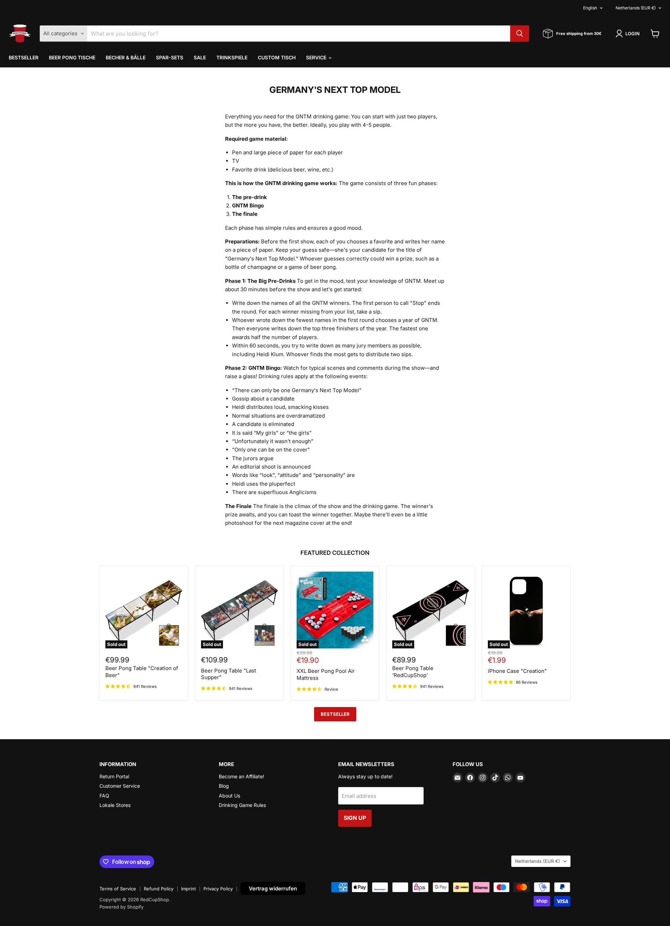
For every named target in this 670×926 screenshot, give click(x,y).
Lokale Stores (115, 805)
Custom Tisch (277, 57)
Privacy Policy (218, 888)
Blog (224, 786)
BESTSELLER (335, 714)
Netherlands (636, 7)
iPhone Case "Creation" (517, 671)
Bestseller (23, 57)
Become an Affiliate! (241, 776)
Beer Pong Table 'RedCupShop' (412, 671)
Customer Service (119, 786)
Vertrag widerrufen (273, 888)
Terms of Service (117, 888)
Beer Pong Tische (72, 57)
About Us (229, 796)
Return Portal (114, 776)
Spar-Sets (169, 57)
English (590, 7)
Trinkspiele (231, 57)
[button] (629, 33)
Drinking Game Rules (242, 805)
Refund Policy (158, 888)
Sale (200, 57)
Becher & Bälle (126, 57)
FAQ (104, 796)
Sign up (355, 818)
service (317, 57)
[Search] (519, 33)
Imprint (188, 888)
